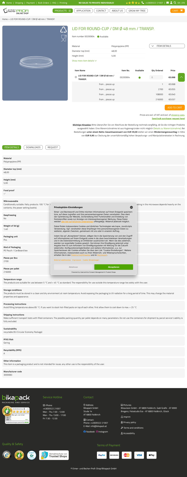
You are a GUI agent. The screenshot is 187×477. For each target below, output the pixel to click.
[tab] (11, 147)
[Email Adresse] (167, 3)
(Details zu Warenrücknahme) (167, 128)
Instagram (103, 431)
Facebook (90, 431)
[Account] (171, 3)
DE (179, 2)
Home (5, 19)
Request (53, 147)
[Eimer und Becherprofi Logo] (16, 10)
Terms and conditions (133, 427)
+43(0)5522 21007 (52, 408)
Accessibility (129, 433)
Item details (164, 46)
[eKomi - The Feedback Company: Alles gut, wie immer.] (16, 415)
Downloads (33, 147)
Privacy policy (129, 422)
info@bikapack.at (99, 426)
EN (183, 2)
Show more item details (83, 60)
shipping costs (177, 115)
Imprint (126, 416)
